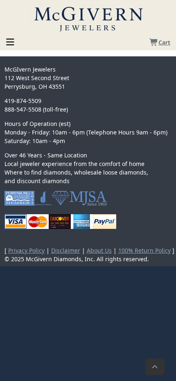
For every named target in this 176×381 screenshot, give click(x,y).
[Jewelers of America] (43, 198)
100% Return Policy (144, 250)
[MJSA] (88, 198)
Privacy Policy (26, 250)
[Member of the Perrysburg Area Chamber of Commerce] (19, 198)
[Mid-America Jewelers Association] (61, 198)
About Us (99, 250)
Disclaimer (65, 250)
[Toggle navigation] (10, 41)
